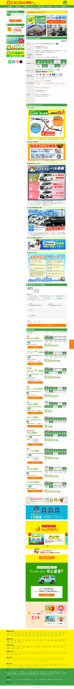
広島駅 (8, 642)
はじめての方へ (16, 671)
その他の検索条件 (32, 315)
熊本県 (44, 635)
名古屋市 (47, 653)
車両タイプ (32, 309)
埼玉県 (41, 633)
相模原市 (32, 653)
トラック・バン (16, 660)
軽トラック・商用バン (59, 659)
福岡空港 (8, 648)
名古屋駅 (48, 640)
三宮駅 (59, 640)
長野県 (15, 634)
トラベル (56, 6)
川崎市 (28, 653)
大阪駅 (52, 640)
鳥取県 (59, 634)
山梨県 (59, 633)
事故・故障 (30, 674)
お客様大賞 (58, 673)
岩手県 (15, 633)
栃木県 (52, 633)
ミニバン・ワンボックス (34, 659)
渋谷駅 (22, 640)
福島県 (30, 633)
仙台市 (12, 653)
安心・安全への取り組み (21, 673)
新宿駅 (15, 640)
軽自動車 (8, 659)
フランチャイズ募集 (19, 679)
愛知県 (63, 633)
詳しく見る (46, 594)
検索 (15, 20)
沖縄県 (59, 635)
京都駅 (63, 640)
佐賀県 (37, 635)
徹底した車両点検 (40, 673)
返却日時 (51, 303)
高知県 (30, 635)
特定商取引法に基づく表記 (52, 679)
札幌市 (8, 653)
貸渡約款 (45, 674)
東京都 (33, 633)
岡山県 (8, 635)
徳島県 (19, 635)
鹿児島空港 (13, 648)
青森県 (12, 633)
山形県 (26, 633)
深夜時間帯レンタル (38, 665)
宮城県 (19, 633)
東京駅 (26, 640)
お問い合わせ (9, 674)
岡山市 (65, 653)
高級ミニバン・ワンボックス (45, 659)
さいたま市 (20, 653)
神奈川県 (24, 8)
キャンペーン (33, 6)
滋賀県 (44, 634)
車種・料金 (18, 6)
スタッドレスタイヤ (61, 665)
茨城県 (49, 633)
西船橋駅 (41, 640)
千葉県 (45, 633)
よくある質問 (48, 6)
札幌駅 (8, 640)
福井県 (30, 634)
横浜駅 (30, 640)
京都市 (51, 653)
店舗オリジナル (45, 660)
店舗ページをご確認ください (37, 410)
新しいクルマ (47, 673)
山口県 (15, 635)
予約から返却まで (36, 671)
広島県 (12, 635)
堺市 (58, 653)
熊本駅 (15, 642)
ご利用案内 (25, 6)
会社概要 (8, 679)
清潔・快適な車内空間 (32, 673)
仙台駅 (12, 640)
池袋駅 (19, 640)
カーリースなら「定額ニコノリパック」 (14, 684)
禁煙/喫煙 (28, 320)
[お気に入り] (66, 12)
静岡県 (8, 634)
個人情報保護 (26, 679)
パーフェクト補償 (53, 665)
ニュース (13, 679)
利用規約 (49, 674)
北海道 (8, 633)
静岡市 (39, 653)
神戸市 (61, 653)
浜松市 (43, 653)
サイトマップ (39, 674)
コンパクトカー (14, 659)
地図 (57, 43)
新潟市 (36, 653)
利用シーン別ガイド (44, 671)
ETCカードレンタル (23, 665)
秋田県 (22, 633)
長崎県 (41, 635)
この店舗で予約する (35, 347)
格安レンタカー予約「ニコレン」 (14, 8)
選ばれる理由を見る (46, 557)
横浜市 (28, 8)
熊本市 (20, 654)
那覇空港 (18, 648)
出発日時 (31, 303)
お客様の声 (63, 6)
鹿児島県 (55, 635)
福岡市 (16, 654)
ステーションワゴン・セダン (23, 659)
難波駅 (56, 640)
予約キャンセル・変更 (17, 674)
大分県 (48, 635)
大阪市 (55, 653)
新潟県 (19, 634)
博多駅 (12, 642)
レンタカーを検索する (46, 325)
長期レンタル (30, 665)
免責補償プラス (46, 665)
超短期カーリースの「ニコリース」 (29, 684)
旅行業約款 (60, 679)
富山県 (22, 634)
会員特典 (8, 673)
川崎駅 (33, 640)
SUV (53, 659)
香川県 (22, 635)
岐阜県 (12, 634)
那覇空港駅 (20, 642)
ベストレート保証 (28, 671)
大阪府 (33, 634)
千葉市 (15, 653)
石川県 (26, 634)
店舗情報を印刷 (64, 41)
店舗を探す (10, 6)
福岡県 (33, 635)
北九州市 (12, 654)
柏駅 (45, 640)
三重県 (56, 634)
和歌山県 (48, 634)
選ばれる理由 (41, 6)
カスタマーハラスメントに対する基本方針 (38, 679)
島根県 (63, 634)
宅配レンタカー (16, 665)
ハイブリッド (9, 665)
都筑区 (32, 8)
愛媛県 (26, 635)
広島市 (8, 654)
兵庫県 (37, 634)
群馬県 (56, 633)
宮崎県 (51, 635)
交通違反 (34, 674)
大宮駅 (37, 640)
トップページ (9, 671)
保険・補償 (24, 674)
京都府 (41, 634)
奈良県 (52, 634)
